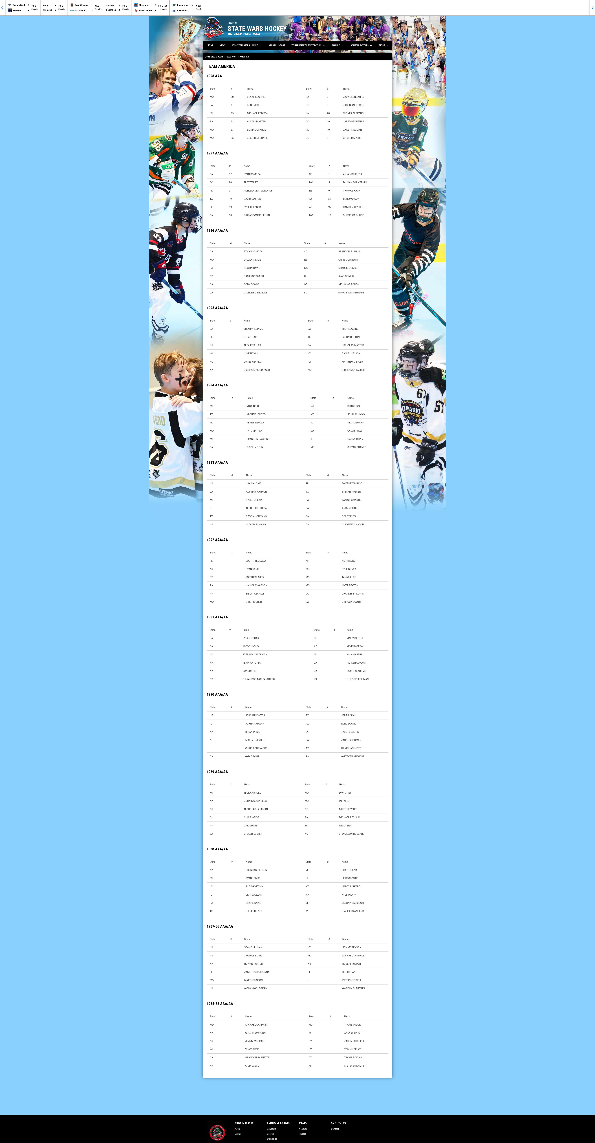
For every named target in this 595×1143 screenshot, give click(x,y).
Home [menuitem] (210, 45)
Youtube (303, 1129)
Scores (270, 1134)
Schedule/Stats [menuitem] (361, 45)
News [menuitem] (222, 45)
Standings (272, 1139)
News (237, 1129)
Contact (335, 1129)
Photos (302, 1134)
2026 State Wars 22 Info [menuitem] (247, 45)
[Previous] (2, 7)
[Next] (592, 7)
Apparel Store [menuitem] (277, 45)
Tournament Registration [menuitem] (308, 45)
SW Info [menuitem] (338, 45)
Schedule (271, 1129)
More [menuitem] (384, 45)
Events (238, 1134)
